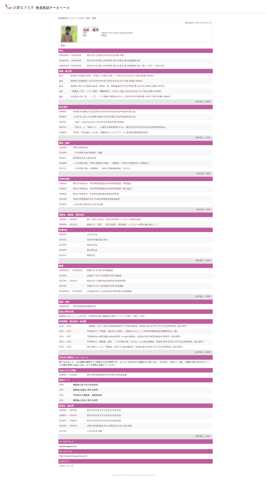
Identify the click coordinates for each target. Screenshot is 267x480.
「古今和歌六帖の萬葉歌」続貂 (87, 152)
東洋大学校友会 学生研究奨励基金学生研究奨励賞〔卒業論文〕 (103, 183)
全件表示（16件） (203, 352)
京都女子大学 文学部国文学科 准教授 (104, 275)
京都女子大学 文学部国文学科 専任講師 (105, 286)
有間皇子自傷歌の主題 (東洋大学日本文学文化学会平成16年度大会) (104, 111)
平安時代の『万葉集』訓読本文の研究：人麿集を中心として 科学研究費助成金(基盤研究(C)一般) (132, 331)
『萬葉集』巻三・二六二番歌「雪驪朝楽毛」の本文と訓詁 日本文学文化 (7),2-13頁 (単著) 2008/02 (115, 91)
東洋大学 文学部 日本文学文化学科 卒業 (105, 55)
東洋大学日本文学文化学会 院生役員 (104, 410)
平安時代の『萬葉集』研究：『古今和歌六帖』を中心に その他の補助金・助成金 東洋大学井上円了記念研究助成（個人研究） (146, 341)
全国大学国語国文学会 (97, 239)
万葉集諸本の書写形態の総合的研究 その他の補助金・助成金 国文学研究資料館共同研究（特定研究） (134, 336)
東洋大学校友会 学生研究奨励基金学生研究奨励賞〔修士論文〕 (103, 188)
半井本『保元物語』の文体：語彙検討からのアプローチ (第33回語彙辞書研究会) (110, 132)
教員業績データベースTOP (71, 18)
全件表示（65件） (203, 101)
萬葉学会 (91, 255)
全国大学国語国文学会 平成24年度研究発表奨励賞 (96, 199)
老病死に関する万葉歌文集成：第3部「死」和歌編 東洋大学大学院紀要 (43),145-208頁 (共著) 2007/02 (117, 86)
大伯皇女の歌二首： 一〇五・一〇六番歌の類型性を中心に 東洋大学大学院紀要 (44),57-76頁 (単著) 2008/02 (120, 96)
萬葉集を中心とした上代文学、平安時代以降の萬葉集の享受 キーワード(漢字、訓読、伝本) (101, 316)
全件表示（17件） (203, 137)
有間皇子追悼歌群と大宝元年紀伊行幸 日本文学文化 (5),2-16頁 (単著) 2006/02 (106, 81)
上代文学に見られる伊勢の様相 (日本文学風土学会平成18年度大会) (104, 116)
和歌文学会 (92, 245)
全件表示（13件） (203, 296)
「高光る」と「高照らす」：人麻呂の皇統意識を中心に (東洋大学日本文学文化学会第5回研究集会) (119, 127)
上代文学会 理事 (94, 431)
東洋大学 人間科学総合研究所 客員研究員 (106, 281)
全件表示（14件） (203, 436)
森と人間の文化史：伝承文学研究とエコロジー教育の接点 (114, 219)
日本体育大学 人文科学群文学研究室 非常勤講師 (109, 291)
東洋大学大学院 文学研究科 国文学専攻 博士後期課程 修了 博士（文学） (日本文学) (126, 65)
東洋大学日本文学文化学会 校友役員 (104, 420)
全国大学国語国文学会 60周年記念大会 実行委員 (109, 426)
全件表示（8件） (204, 173)
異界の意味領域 (80, 147)
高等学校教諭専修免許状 (84, 306)
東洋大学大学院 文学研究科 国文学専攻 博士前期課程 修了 (114, 60)
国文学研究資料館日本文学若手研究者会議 (107, 375)
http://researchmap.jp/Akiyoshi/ (73, 456)
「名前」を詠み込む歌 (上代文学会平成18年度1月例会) (98, 122)
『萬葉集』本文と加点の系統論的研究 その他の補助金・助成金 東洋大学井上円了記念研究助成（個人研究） (137, 326)
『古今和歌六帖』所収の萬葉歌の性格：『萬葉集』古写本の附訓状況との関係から (111, 163)
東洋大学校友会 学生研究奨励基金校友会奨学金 (96, 194)
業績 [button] (63, 45)
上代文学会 (92, 234)
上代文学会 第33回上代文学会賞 (88, 204)
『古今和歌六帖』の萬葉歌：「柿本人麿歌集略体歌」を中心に (102, 168)
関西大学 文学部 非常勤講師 (100, 270)
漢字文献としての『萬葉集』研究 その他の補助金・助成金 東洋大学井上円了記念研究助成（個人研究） (135, 347)
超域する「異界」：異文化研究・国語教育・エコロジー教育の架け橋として (122, 224)
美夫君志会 (92, 250)
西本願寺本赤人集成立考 (84, 158)
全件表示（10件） (203, 260)
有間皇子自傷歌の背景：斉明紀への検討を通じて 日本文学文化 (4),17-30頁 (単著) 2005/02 (112, 75)
